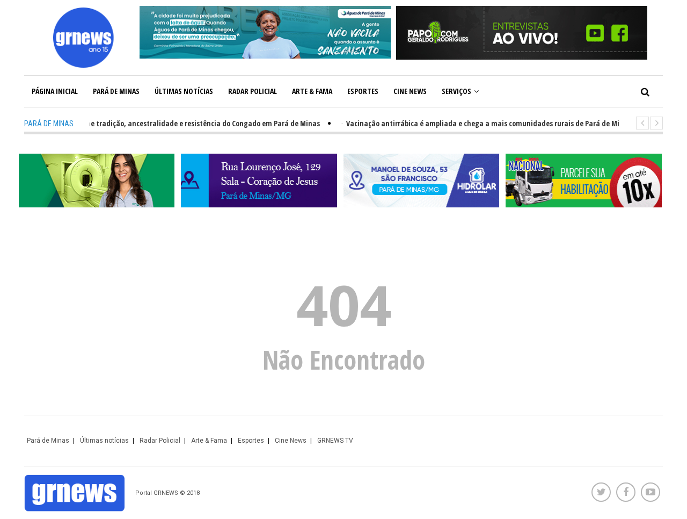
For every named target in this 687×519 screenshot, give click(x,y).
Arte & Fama (312, 91)
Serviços (456, 91)
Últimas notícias (184, 91)
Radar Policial (252, 91)
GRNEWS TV (335, 440)
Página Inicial (55, 91)
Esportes (362, 91)
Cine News (410, 91)
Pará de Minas (116, 91)
